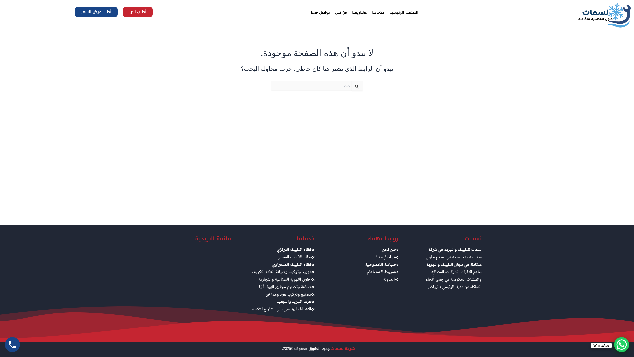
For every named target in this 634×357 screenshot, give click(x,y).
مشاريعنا (359, 12)
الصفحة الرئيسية (403, 12)
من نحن (341, 12)
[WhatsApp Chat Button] (621, 344)
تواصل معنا (320, 12)
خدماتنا (378, 12)
